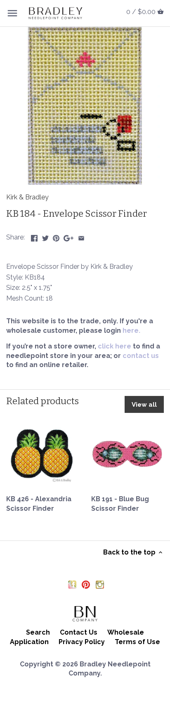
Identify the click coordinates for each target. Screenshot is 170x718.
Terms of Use (137, 642)
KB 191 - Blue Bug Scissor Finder (120, 503)
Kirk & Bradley (27, 197)
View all (144, 404)
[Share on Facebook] (34, 236)
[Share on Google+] (68, 236)
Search (38, 632)
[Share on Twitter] (45, 236)
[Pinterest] (86, 584)
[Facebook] (72, 584)
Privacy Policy (82, 642)
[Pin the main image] (56, 236)
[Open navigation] (12, 13)
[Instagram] (100, 584)
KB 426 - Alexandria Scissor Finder (38, 503)
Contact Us (78, 632)
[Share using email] (81, 236)
